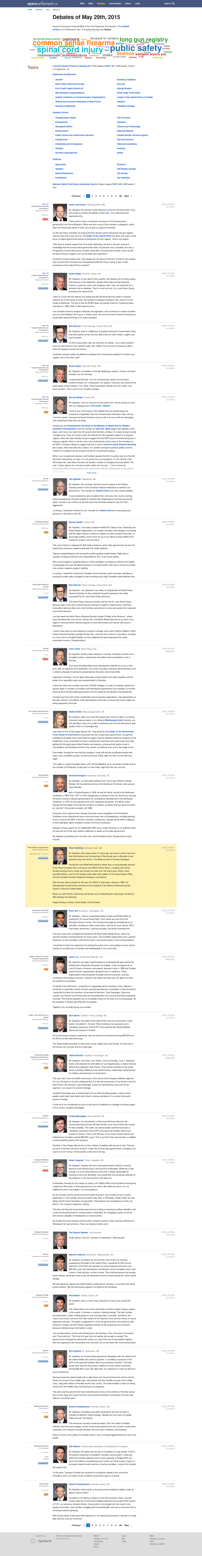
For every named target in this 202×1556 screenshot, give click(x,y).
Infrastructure (61, 130)
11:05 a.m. (45, 917)
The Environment (125, 139)
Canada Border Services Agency (132, 135)
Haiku (152, 1541)
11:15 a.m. (45, 1413)
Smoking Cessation (126, 79)
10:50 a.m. (45, 336)
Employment (61, 122)
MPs (82, 3)
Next (127, 196)
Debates (101, 3)
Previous (76, 196)
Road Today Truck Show (128, 92)
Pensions (121, 122)
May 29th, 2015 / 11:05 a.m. (39, 854)
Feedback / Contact (157, 1538)
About (128, 3)
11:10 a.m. (45, 1122)
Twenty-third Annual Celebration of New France (78, 101)
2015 (47, 10)
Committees (115, 3)
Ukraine (59, 79)
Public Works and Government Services (74, 135)
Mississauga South (114, 720)
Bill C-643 (117, 184)
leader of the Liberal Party (98, 235)
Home (29, 10)
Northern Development (66, 152)
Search (96, 1543)
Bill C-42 (110, 65)
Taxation (121, 101)
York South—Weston (100, 405)
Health (120, 152)
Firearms (121, 164)
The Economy (123, 117)
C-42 (106, 212)
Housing (121, 148)
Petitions (57, 159)
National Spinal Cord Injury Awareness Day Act (75, 184)
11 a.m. (46, 593)
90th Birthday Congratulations (69, 92)
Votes (124, 1541)
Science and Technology (128, 126)
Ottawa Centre (103, 490)
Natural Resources (64, 173)
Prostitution (61, 177)
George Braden (124, 88)
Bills (91, 3)
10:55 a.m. (45, 485)
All (120, 196)
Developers (154, 1543)
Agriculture (60, 164)
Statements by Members (64, 74)
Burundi (121, 83)
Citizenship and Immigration (69, 143)
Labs (137, 3)
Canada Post (61, 139)
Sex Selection (123, 177)
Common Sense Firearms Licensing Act (72, 65)
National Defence (125, 130)
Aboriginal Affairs (63, 126)
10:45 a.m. (45, 215)
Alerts (96, 1546)
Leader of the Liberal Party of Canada (135, 97)
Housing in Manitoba (65, 105)
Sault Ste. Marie (103, 428)
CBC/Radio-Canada (126, 168)
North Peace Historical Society (70, 83)
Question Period (60, 112)
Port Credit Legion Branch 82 (69, 88)
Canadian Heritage (126, 105)
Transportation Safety (65, 117)
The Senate (122, 173)
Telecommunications (127, 143)
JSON (161, 1543)
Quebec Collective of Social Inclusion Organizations (80, 97)
